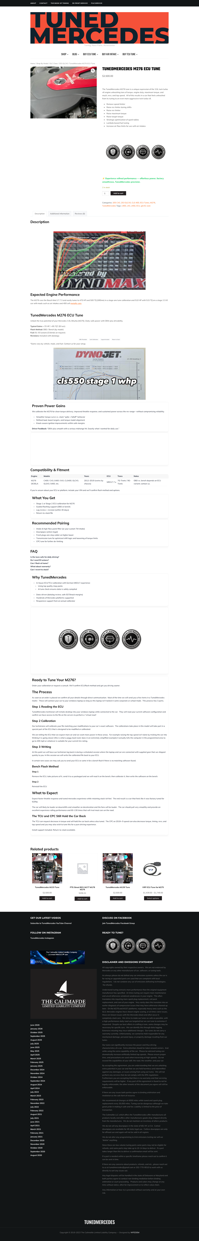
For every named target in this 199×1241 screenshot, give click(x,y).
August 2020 (36, 1155)
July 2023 (34, 1092)
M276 (152, 202)
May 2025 (34, 1051)
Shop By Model (42, 63)
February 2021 (36, 1133)
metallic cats (75, 303)
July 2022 (34, 1107)
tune (149, 206)
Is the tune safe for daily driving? (44, 557)
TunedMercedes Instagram (42, 938)
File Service (96, 3)
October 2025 (36, 1032)
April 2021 (35, 1125)
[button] (93, 70)
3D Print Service (80, 3)
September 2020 (37, 1151)
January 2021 (36, 1137)
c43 (128, 206)
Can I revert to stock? (39, 569)
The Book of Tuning (60, 3)
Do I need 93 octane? (39, 560)
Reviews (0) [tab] (80, 213)
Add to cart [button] (47, 898)
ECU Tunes (144, 202)
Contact (43, 3)
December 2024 (37, 1069)
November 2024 (37, 1073)
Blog (74, 54)
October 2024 (36, 1077)
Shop (63, 54)
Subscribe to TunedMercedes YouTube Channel (51, 923)
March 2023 (35, 1095)
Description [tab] (40, 213)
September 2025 (37, 1036)
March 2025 (35, 1058)
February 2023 (36, 1099)
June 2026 (35, 1025)
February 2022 (36, 1110)
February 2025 (36, 1062)
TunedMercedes (109, 206)
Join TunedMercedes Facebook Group (118, 923)
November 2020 (37, 1144)
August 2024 (36, 1084)
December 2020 (37, 1140)
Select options (153, 898)
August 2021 (36, 1114)
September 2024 (37, 1081)
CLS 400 (135, 202)
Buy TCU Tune (129, 54)
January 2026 (36, 1029)
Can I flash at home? (39, 563)
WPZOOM (135, 1232)
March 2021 (35, 1129)
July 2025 (34, 1043)
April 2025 (35, 1055)
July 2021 (34, 1118)
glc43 (143, 206)
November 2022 (37, 1103)
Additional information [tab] (59, 213)
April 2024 (35, 1088)
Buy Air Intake (109, 54)
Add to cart (118, 193)
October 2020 (36, 1148)
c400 (124, 206)
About (33, 3)
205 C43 (116, 202)
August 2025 (36, 1040)
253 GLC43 (63, 63)
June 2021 (35, 1122)
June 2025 (35, 1047)
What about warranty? (40, 566)
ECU (138, 206)
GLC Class (54, 63)
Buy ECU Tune (89, 54)
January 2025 (36, 1066)
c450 (133, 206)
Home (32, 63)
